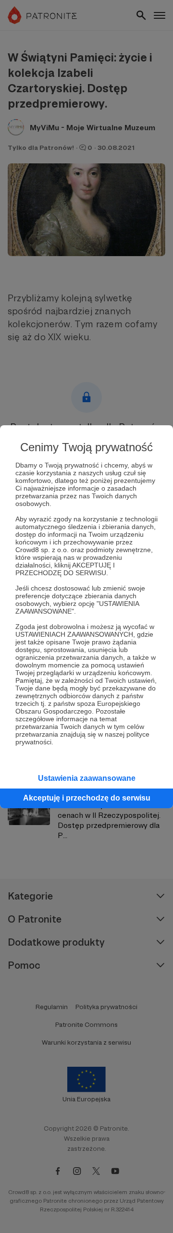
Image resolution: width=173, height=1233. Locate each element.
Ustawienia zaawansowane (87, 778)
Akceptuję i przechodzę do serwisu (86, 798)
